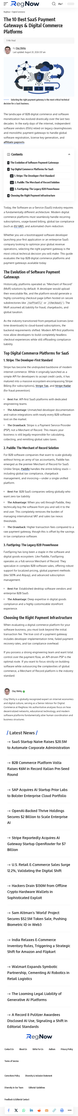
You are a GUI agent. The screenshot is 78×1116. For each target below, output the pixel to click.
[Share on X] (16, 1110)
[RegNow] (25, 4)
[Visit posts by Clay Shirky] (7, 691)
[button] (7, 4)
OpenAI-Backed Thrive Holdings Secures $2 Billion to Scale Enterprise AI (37, 816)
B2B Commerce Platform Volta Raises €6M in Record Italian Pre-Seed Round (38, 768)
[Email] (46, 1110)
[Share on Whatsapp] (24, 1110)
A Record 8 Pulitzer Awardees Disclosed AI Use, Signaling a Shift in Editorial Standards (37, 1020)
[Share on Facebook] (8, 1110)
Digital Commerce (18, 12)
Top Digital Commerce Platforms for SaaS (32, 169)
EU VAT (18, 226)
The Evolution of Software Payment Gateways (34, 162)
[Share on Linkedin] (31, 1110)
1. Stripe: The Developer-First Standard (34, 175)
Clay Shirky (21, 48)
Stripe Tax (42, 385)
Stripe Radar (63, 385)
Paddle (25, 469)
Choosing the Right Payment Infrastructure (33, 195)
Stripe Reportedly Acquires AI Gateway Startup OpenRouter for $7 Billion (36, 843)
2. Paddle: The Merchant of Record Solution (37, 182)
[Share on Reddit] (39, 1110)
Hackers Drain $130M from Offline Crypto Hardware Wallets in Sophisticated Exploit (37, 891)
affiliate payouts (14, 142)
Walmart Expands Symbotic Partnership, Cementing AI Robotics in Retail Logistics (38, 972)
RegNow (7, 12)
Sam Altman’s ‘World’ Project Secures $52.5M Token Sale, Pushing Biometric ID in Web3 (37, 918)
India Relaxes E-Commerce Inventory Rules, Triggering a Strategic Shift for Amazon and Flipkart (38, 945)
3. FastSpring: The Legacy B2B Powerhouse (37, 188)
